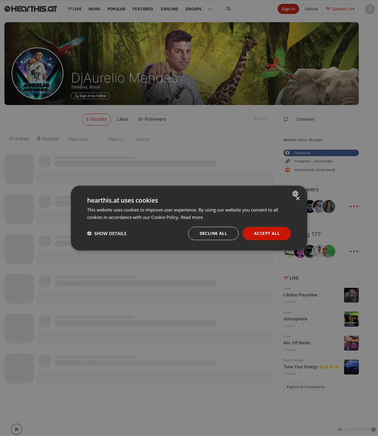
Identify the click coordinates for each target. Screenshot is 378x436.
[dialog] (189, 218)
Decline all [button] (213, 233)
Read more (192, 217)
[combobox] (296, 194)
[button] (106, 233)
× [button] (297, 198)
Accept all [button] (267, 233)
